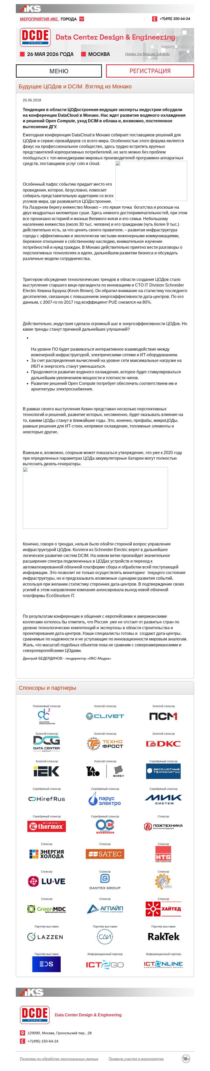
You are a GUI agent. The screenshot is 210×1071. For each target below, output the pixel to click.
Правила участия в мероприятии (136, 1059)
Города (69, 19)
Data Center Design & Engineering (115, 37)
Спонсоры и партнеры (47, 688)
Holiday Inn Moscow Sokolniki (147, 54)
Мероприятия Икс (39, 19)
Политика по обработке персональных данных (59, 1059)
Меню (58, 71)
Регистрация (150, 71)
